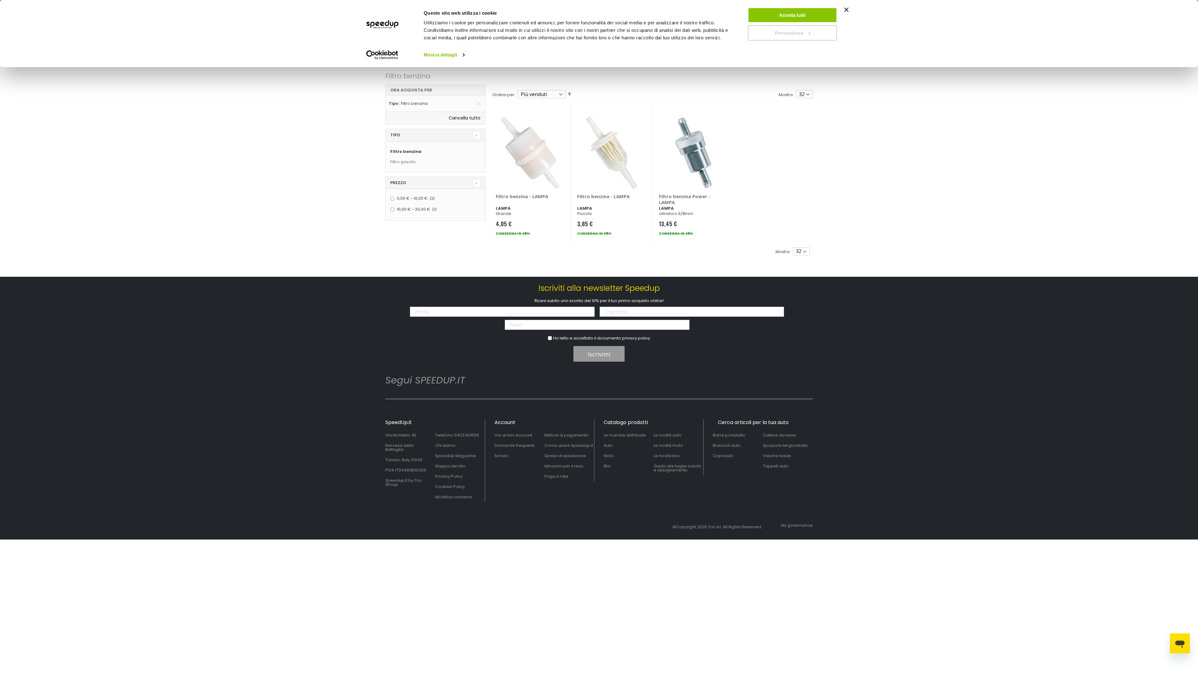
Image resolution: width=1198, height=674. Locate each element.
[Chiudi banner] (846, 12)
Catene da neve (779, 435)
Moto (609, 456)
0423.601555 (466, 435)
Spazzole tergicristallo (785, 445)
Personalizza (789, 33)
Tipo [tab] (395, 135)
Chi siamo (445, 445)
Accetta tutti (792, 15)
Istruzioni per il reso (563, 466)
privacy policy (636, 338)
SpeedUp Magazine (455, 456)
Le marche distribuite (625, 435)
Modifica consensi (453, 497)
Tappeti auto (776, 466)
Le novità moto (668, 445)
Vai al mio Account (513, 435)
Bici (607, 466)
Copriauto (723, 456)
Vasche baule (777, 456)
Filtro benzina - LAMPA (522, 196)
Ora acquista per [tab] (411, 90)
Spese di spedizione (565, 456)
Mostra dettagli (440, 54)
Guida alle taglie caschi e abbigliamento (677, 468)
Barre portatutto (729, 435)
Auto (608, 445)
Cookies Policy (450, 487)
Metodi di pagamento (566, 435)
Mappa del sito (450, 466)
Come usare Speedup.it (568, 445)
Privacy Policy (449, 476)
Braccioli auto (727, 445)
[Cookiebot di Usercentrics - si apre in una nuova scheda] (382, 55)
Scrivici (501, 456)
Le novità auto (668, 435)
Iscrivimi (599, 354)
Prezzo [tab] (398, 183)
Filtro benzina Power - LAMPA (684, 199)
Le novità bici (666, 456)
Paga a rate (556, 476)
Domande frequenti (514, 445)
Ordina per (503, 95)
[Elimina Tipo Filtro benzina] (479, 103)
